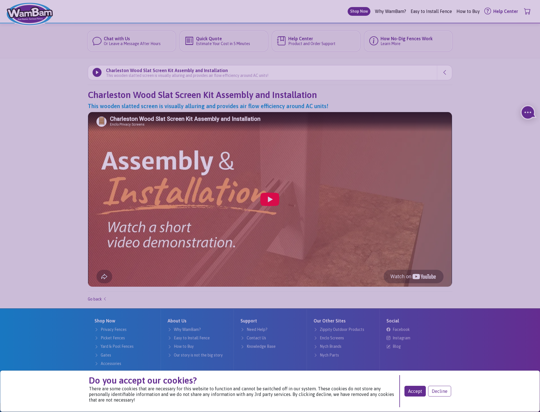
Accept (415, 391)
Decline (439, 391)
